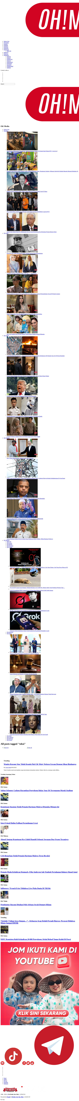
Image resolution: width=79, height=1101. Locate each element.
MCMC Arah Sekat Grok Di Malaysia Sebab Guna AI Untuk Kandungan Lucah (29, 610)
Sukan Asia (6, 41)
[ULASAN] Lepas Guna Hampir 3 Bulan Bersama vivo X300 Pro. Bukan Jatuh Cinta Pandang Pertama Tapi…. (37, 587)
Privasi (5, 1081)
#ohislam (6, 47)
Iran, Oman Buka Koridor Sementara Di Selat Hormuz (20, 458)
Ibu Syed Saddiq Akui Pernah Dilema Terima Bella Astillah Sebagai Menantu (26, 334)
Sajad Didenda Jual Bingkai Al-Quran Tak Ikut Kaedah (23, 674)
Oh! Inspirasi (10, 632)
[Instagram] (3, 1064)
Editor (5, 1079)
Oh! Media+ (7, 540)
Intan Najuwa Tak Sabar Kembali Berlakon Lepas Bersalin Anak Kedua (24, 314)
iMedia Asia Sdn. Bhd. (18, 1097)
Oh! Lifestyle (10, 737)
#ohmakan (9, 63)
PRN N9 (9, 51)
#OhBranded (10, 66)
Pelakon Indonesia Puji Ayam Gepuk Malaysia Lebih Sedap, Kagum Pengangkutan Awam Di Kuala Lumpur (33, 293)
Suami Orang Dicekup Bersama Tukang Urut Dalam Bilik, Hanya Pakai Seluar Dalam (28, 376)
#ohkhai (9, 67)
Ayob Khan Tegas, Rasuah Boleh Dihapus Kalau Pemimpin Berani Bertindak (26, 498)
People (8, 1097)
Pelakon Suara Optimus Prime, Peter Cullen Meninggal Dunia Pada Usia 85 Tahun (27, 191)
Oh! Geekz (9, 547)
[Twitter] (28, 1064)
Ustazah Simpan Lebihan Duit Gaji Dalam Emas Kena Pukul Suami (23, 436)
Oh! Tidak (6, 335)
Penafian (6, 1082)
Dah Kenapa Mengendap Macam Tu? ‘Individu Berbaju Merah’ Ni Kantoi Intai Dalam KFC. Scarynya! (32, 151)
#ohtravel (6, 52)
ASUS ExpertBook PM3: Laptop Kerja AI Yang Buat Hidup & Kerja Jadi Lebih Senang (31, 590)
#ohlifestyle (9, 59)
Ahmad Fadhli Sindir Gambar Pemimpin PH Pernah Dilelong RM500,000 (25, 518)
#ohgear (9, 56)
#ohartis (6, 44)
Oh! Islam (9, 633)
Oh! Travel (9, 740)
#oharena (6, 53)
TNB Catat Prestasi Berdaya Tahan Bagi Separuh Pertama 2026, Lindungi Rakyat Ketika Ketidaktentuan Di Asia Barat (36, 478)
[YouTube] (32, 1064)
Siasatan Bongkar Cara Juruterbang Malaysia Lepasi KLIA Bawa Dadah (24, 416)
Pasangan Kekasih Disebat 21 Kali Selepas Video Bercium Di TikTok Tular (28, 714)
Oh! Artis (6, 233)
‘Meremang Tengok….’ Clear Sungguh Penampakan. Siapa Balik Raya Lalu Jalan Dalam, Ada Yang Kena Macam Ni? (39, 567)
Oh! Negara (6, 438)
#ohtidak (6, 45)
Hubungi (6, 1083)
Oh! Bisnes (9, 544)
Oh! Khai (9, 736)
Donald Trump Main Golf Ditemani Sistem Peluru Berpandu (21, 396)
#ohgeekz (6, 48)
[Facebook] (24, 1064)
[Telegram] (54, 1064)
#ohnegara (6, 49)
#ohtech (9, 58)
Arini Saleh (8, 767)
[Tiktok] (13, 1064)
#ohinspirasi (10, 62)
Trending (6, 131)
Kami (5, 1078)
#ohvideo (9, 65)
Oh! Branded (10, 546)
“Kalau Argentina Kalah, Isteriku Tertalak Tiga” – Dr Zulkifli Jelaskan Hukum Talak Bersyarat (33, 694)
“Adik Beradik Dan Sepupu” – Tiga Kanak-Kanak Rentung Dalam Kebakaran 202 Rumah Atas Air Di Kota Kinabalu (35, 355)
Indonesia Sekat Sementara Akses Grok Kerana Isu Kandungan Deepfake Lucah (29, 630)
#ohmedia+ (6, 55)
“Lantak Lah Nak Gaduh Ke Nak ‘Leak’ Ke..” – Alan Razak (21, 273)
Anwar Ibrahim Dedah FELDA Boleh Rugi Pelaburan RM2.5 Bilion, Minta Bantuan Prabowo (30, 539)
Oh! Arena (9, 543)
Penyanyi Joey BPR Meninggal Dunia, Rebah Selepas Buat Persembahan (25, 253)
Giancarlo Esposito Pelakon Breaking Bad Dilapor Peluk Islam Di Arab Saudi (29, 734)
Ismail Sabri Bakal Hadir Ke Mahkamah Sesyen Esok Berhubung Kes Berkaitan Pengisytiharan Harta (31, 232)
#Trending (6, 42)
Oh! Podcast (10, 738)
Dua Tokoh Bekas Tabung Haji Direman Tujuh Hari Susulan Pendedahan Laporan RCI (28, 211)
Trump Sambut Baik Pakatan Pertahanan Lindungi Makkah (24, 653)
